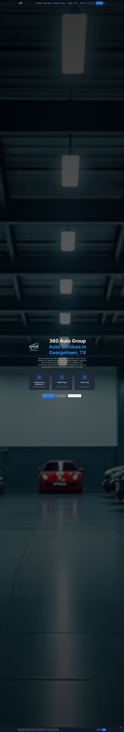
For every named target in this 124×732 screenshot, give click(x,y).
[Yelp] (84, 3)
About (75, 3)
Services (63, 3)
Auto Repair (39, 3)
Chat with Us (62, 395)
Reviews (70, 3)
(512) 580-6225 (75, 395)
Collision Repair (47, 3)
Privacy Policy (47, 730)
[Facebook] (80, 3)
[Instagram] (82, 3)
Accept (103, 729)
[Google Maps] (85, 3)
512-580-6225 (91, 3)
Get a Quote (99, 3)
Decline (98, 729)
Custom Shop (56, 3)
